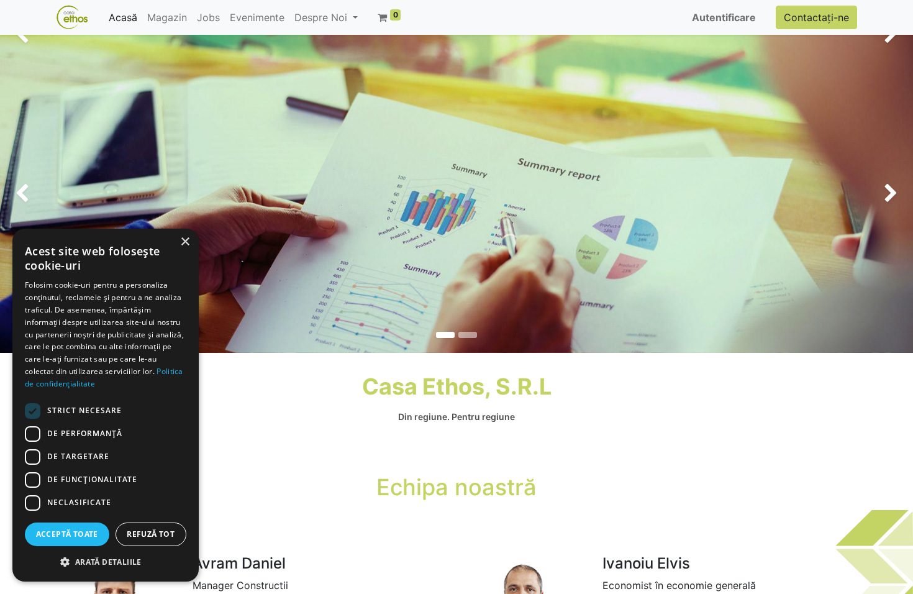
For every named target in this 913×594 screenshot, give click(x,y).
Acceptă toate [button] (67, 534)
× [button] (184, 242)
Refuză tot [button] (151, 534)
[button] (105, 561)
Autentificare (724, 17)
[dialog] (105, 405)
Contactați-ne (816, 17)
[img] (36, 194)
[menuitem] (123, 17)
